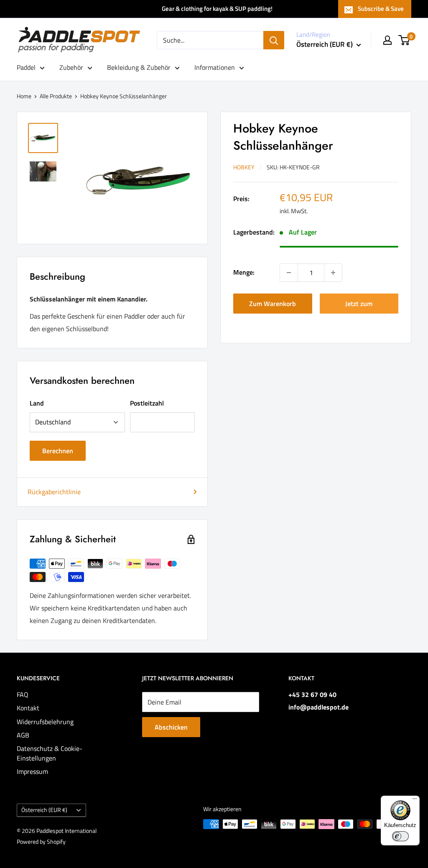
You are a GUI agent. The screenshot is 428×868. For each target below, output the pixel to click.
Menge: (244, 272)
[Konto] (387, 40)
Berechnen (57, 451)
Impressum (32, 771)
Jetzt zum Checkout (358, 306)
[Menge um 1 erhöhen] (333, 272)
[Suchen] (273, 40)
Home (24, 96)
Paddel (26, 67)
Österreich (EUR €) (44, 810)
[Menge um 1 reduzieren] (289, 272)
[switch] (400, 836)
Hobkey (244, 167)
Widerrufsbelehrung (45, 722)
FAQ (22, 694)
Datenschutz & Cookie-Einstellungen (49, 753)
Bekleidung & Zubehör (139, 67)
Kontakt (28, 708)
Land (37, 403)
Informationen (214, 67)
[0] (404, 40)
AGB (23, 735)
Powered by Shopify (41, 841)
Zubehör (71, 67)
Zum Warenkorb (272, 304)
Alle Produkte (56, 96)
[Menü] (415, 801)
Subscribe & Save (381, 8)
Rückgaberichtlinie (54, 492)
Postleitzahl (147, 403)
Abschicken (171, 727)
